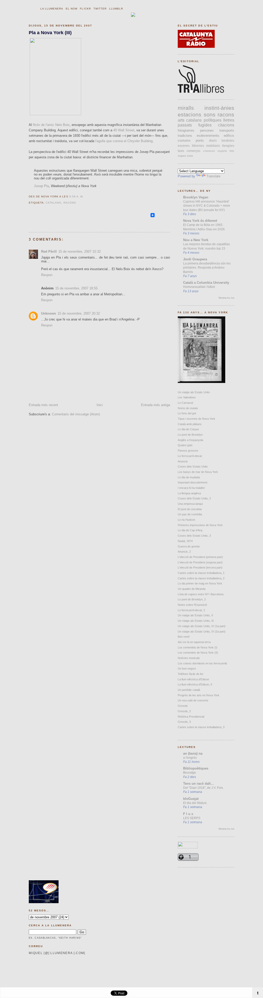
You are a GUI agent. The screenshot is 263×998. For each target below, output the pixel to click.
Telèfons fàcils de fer (190, 673)
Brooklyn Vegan (195, 197)
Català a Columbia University (206, 283)
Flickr (85, 8)
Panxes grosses (188, 450)
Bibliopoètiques (195, 768)
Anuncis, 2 (184, 551)
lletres (228, 120)
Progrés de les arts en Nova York (198, 695)
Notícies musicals (189, 658)
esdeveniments (208, 136)
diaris (213, 140)
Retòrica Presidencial (191, 716)
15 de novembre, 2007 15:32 (79, 251)
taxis (181, 151)
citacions (226, 125)
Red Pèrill (49, 251)
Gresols (183, 705)
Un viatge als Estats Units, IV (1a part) (202, 626)
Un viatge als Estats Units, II (195, 615)
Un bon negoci (187, 668)
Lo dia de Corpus (188, 429)
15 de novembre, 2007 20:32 (79, 313)
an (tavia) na (192, 753)
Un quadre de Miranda (191, 588)
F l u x (188, 814)
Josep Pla (41, 186)
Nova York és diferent (200, 221)
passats (185, 125)
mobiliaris (213, 146)
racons (69, 202)
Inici (100, 405)
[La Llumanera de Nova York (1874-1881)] (201, 382)
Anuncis (183, 461)
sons (209, 114)
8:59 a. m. (76, 196)
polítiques (212, 120)
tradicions (185, 136)
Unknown (48, 313)
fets (232, 150)
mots (190, 155)
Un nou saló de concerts (193, 700)
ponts (200, 140)
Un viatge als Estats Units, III (196, 620)
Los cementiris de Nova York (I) (197, 647)
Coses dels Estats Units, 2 (194, 498)
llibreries (198, 146)
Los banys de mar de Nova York (198, 471)
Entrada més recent (43, 405)
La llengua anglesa (189, 493)
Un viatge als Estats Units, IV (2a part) (202, 631)
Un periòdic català (189, 689)
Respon (46, 275)
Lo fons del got (187, 413)
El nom (71, 8)
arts (181, 120)
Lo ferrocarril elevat (190, 455)
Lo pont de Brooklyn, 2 (192, 599)
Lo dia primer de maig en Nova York (200, 583)
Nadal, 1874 (185, 541)
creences (209, 150)
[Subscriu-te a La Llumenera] (147, 217)
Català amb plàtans (190, 424)
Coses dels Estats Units (193, 466)
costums (184, 140)
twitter (100, 8)
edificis (229, 136)
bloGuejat (191, 799)
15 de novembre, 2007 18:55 (76, 288)
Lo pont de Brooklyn (190, 434)
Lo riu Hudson (186, 519)
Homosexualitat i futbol (199, 287)
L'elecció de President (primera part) (200, 556)
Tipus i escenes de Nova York (196, 418)
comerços (193, 151)
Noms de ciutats (188, 408)
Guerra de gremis (189, 546)
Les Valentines (187, 397)
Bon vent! (184, 636)
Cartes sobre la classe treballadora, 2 (201, 578)
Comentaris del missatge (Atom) (76, 414)
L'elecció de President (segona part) (200, 562)
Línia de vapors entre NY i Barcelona (200, 594)
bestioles (228, 140)
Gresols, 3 (184, 721)
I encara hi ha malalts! (191, 487)
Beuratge (189, 772)
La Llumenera (51, 8)
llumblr (116, 8)
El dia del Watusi (194, 803)
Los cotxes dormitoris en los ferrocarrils (202, 663)
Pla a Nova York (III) (50, 32)
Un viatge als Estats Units (194, 392)
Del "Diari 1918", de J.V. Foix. (203, 788)
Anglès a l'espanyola (190, 440)
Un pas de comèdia (190, 514)
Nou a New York (195, 240)
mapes (182, 155)
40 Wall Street (123, 130)
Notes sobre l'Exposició (192, 604)
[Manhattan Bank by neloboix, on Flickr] (55, 114)
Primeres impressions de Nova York (200, 525)
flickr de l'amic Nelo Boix (51, 125)
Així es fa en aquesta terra (194, 642)
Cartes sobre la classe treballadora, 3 (201, 727)
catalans (53, 202)
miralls (186, 108)
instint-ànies (219, 108)
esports (222, 150)
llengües (228, 146)
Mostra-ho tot (226, 297)
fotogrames (186, 130)
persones (207, 130)
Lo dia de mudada (189, 477)
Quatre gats (185, 445)
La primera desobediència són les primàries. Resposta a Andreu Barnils (207, 267)
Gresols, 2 (184, 711)
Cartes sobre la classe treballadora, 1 (201, 572)
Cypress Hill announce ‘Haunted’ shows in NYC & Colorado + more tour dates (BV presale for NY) (206, 206)
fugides (205, 125)
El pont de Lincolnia (190, 509)
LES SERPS (191, 818)
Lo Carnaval (185, 402)
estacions (189, 114)
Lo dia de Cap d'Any (190, 530)
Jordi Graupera (195, 259)
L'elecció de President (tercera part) (200, 567)
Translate (213, 176)
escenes (184, 146)
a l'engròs (190, 757)
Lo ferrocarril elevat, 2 (191, 610)
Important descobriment (192, 482)
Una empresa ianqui (190, 503)
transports (226, 130)
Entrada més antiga (155, 405)
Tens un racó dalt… (198, 783)
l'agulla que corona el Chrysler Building (124, 141)
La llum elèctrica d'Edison (193, 679)
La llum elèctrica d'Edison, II (195, 684)
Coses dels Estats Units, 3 (194, 535)
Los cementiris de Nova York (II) (198, 652)
